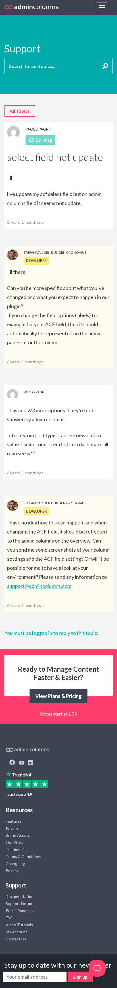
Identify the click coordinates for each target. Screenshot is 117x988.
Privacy (12, 870)
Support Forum (19, 903)
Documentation (20, 896)
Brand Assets (18, 835)
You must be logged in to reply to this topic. (51, 633)
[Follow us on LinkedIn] (30, 762)
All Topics (20, 111)
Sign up (80, 977)
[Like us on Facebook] (12, 762)
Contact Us (16, 938)
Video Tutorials (19, 924)
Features (14, 821)
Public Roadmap (20, 910)
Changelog (15, 863)
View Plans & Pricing (58, 696)
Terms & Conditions (23, 856)
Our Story (14, 842)
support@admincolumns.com (39, 586)
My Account (16, 931)
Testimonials (17, 849)
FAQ (10, 917)
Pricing (12, 828)
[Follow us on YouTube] (21, 762)
